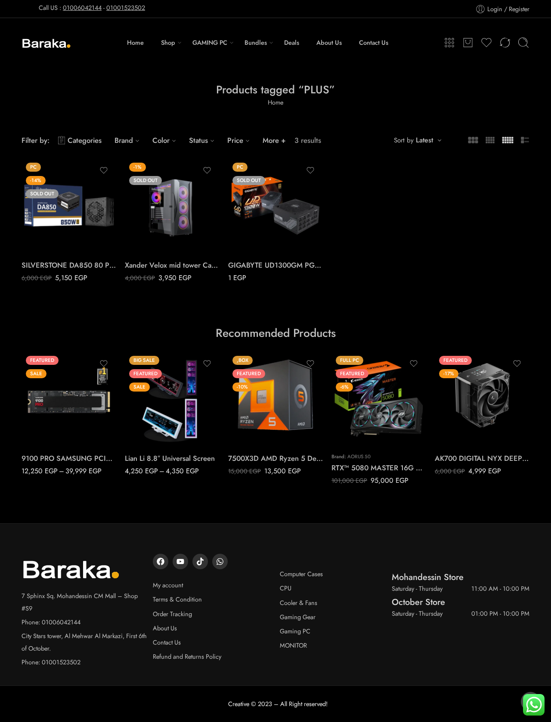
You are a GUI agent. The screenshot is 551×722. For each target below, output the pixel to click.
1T (45, 408)
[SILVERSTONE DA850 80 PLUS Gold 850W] (69, 205)
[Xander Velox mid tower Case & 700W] (172, 205)
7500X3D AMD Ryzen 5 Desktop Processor (275, 458)
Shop (168, 42)
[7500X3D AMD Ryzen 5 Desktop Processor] (275, 399)
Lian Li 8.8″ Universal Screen (170, 458)
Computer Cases (301, 573)
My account (168, 584)
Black (148, 421)
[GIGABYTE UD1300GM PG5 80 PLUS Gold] (275, 205)
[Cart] (468, 43)
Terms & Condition (177, 599)
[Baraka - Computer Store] (47, 42)
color (131, 409)
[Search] (523, 43)
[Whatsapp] (220, 561)
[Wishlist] (103, 170)
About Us (329, 42)
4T (45, 434)
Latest (424, 140)
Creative (238, 703)
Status (198, 140)
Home (135, 42)
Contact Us (373, 42)
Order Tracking (172, 613)
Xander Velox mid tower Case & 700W (172, 265)
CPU (285, 587)
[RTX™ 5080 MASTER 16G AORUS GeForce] (378, 399)
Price (235, 140)
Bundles (256, 42)
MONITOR (293, 645)
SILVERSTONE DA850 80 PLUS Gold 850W (69, 265)
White (148, 434)
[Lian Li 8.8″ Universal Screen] (172, 399)
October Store (418, 602)
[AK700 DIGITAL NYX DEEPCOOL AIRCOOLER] (482, 399)
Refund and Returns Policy (187, 656)
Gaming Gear (298, 616)
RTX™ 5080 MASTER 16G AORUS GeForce (378, 468)
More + (274, 140)
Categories (85, 140)
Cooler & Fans (298, 602)
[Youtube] (180, 561)
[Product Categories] (449, 43)
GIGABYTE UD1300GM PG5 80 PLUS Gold (275, 265)
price (28, 396)
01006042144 (82, 7)
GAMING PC (209, 42)
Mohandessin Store (428, 577)
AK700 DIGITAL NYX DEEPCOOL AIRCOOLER (482, 458)
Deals (291, 42)
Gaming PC (295, 631)
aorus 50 (359, 456)
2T (45, 421)
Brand (124, 140)
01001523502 (125, 7)
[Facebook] (160, 561)
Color (161, 140)
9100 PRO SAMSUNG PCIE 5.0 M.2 (69, 458)
